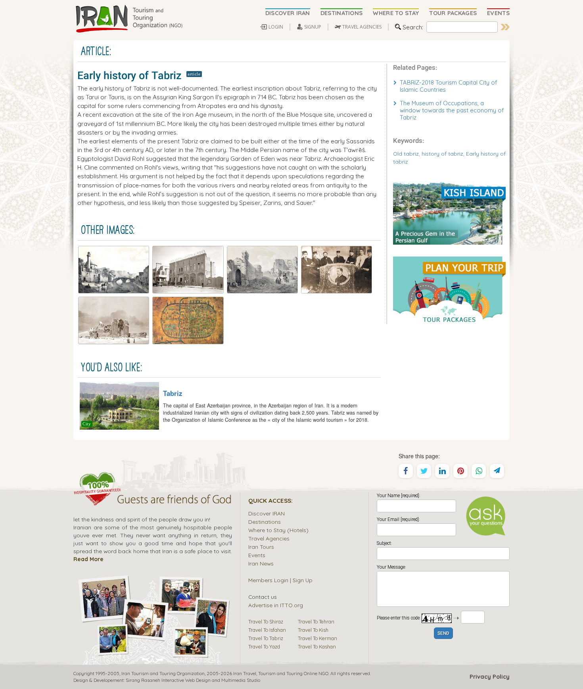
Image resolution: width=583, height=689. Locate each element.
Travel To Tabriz (265, 638)
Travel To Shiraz (265, 621)
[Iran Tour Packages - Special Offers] (449, 289)
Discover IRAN (266, 513)
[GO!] (505, 27)
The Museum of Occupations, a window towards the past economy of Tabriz (452, 110)
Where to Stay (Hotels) (278, 530)
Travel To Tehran (316, 621)
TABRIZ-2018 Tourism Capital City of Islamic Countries (448, 86)
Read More (88, 559)
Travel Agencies (269, 538)
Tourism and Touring (280, 673)
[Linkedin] (442, 471)
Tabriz (172, 393)
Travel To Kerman (317, 638)
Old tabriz (406, 153)
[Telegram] (497, 471)
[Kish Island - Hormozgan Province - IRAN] (449, 212)
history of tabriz (442, 153)
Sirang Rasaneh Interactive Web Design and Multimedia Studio (193, 680)
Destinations (264, 521)
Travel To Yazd (264, 646)
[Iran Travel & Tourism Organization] (128, 19)
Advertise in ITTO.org (275, 605)
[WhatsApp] (479, 471)
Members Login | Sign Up (280, 580)
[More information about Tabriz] (119, 405)
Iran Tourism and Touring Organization (163, 673)
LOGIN (275, 26)
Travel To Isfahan (267, 630)
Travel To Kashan (317, 646)
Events (256, 555)
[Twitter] (424, 471)
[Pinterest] (460, 471)
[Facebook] (406, 471)
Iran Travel (244, 673)
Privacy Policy (490, 676)
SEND (443, 633)
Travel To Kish (313, 630)
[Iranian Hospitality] (152, 500)
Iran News (261, 563)
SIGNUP (312, 26)
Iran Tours (261, 546)
